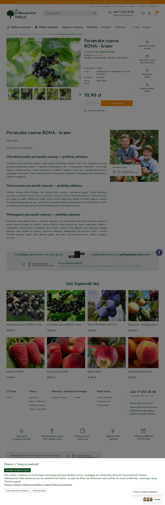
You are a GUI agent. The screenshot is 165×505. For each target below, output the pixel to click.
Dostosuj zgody (39, 490)
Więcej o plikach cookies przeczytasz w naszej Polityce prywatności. (38, 484)
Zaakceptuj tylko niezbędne (17, 490)
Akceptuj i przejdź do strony (17, 470)
